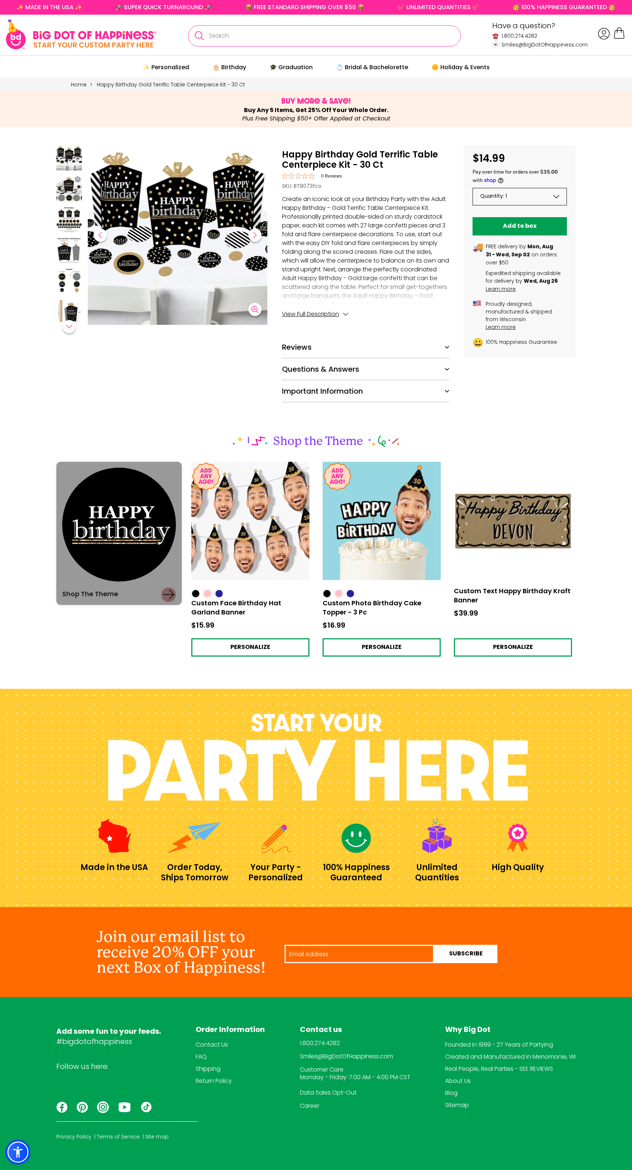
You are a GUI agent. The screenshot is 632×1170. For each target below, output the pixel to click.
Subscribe (466, 954)
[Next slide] (255, 235)
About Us (458, 1081)
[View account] (604, 33)
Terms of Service (118, 1136)
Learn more (501, 289)
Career (309, 1106)
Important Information (322, 391)
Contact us (321, 1030)
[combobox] (324, 36)
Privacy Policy (73, 1136)
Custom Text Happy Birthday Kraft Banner (513, 465)
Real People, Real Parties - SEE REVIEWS (499, 1069)
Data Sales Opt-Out (328, 1092)
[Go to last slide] (100, 235)
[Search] (199, 36)
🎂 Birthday (229, 67)
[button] (69, 159)
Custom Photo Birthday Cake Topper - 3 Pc (379, 468)
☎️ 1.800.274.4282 (514, 36)
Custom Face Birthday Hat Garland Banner (240, 468)
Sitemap (457, 1105)
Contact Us (212, 1044)
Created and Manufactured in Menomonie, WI (510, 1056)
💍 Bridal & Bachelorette (372, 67)
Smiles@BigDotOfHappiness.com (346, 1056)
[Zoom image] (255, 309)
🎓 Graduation (291, 67)
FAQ (201, 1056)
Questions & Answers (320, 369)
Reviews (297, 347)
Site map (157, 1136)
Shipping (208, 1069)
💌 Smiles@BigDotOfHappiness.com (540, 44)
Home (79, 84)
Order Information (230, 1030)
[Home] (81, 34)
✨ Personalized (166, 67)
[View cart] (619, 37)
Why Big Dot (467, 1030)
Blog (451, 1093)
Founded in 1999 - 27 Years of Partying (499, 1044)
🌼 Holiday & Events (461, 67)
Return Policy (214, 1081)
